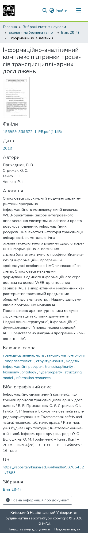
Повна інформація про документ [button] (39, 500)
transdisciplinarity (59, 366)
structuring (74, 372)
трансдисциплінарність (24, 355)
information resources (33, 377)
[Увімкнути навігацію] (78, 10)
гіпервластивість (19, 361)
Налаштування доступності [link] (29, 529)
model (8, 377)
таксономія (57, 355)
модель (73, 361)
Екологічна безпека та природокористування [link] (31, 32)
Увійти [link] (61, 10)
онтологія (77, 355)
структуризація (50, 361)
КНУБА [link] (44, 523)
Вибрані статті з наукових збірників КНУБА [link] (46, 26)
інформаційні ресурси (23, 366)
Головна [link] (10, 26)
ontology (29, 372)
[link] (44, 132)
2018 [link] (7, 148)
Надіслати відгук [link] (67, 529)
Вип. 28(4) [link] (70, 32)
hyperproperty (51, 372)
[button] (9, 10)
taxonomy (11, 372)
